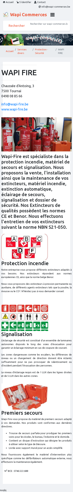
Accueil (9, 2)
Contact (41, 2)
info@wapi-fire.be (14, 104)
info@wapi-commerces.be (55, 6)
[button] (52, 14)
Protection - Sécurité (41, 51)
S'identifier (25, 2)
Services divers (22, 51)
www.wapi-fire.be (14, 109)
